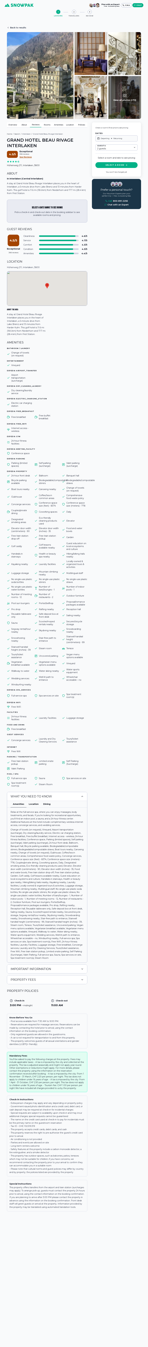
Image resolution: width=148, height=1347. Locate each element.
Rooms (47, 125)
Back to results (18, 27)
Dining (46, 804)
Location (70, 125)
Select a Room (115, 165)
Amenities (58, 125)
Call (118, 201)
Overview (12, 125)
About (24, 125)
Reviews (35, 125)
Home (9, 134)
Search (17, 134)
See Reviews (26, 157)
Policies (81, 125)
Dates (99, 133)
